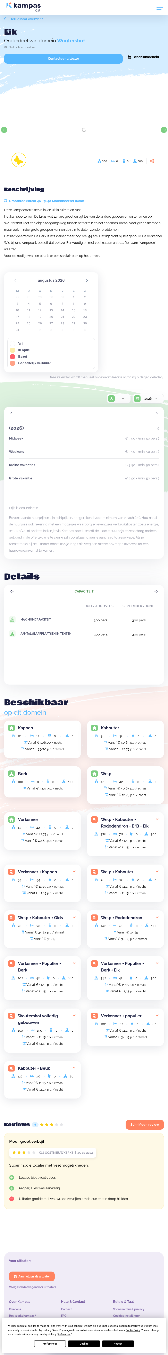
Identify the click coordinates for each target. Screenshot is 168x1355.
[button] (16, 280)
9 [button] (85, 303)
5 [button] (40, 303)
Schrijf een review (145, 1125)
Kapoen (25, 727)
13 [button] (51, 310)
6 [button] (51, 303)
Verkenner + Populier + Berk (39, 967)
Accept (118, 1343)
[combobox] (123, 398)
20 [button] (51, 316)
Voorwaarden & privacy (128, 1309)
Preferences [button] (64, 1334)
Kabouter (110, 727)
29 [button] (74, 323)
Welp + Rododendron (121, 917)
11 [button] (28, 310)
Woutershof (71, 41)
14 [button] (62, 310)
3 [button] (17, 303)
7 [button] (62, 303)
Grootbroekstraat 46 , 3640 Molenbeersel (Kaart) (46, 201)
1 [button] (73, 297)
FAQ (64, 1315)
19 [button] (40, 316)
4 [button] (29, 303)
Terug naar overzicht (26, 19)
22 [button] (74, 316)
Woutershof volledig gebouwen (38, 1019)
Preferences (49, 1343)
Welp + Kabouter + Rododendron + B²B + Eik (125, 823)
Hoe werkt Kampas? (22, 1315)
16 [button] (85, 310)
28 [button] (62, 323)
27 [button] (51, 323)
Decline (84, 1343)
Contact (66, 1309)
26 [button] (40, 323)
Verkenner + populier (121, 1015)
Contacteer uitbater (63, 59)
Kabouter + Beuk (34, 1068)
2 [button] (85, 297)
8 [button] (74, 303)
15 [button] (73, 310)
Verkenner (28, 819)
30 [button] (85, 323)
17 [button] (17, 316)
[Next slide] (164, 130)
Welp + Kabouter (117, 871)
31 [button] (17, 330)
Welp (106, 773)
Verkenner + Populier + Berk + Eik (122, 967)
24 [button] (17, 323)
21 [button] (62, 316)
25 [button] (29, 323)
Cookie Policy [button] (133, 1330)
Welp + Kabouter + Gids (40, 917)
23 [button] (85, 316)
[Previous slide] (4, 130)
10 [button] (17, 310)
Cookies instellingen (126, 1315)
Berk (22, 773)
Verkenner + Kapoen (37, 871)
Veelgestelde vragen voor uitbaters (32, 1287)
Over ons (15, 1309)
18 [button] (28, 316)
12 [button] (40, 310)
